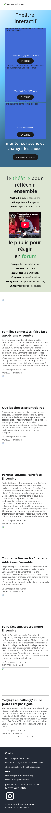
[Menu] (45, 5)
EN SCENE (25, 61)
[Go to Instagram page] (10, 796)
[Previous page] (19, 737)
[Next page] (32, 737)
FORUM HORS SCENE (25, 157)
